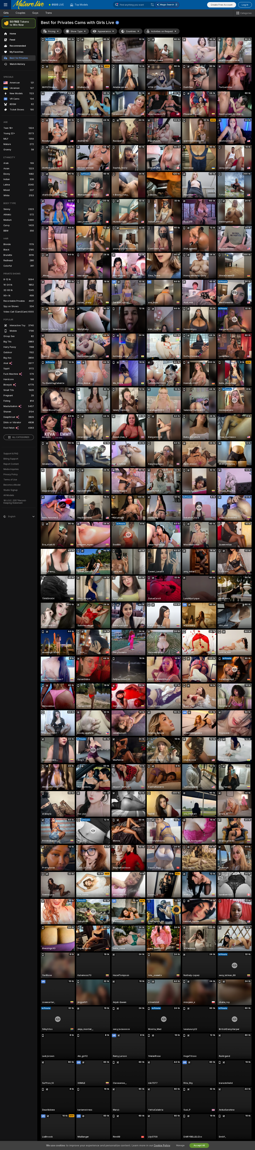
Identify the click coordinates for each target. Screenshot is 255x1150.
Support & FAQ (10, 453)
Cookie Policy (162, 1145)
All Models (8, 495)
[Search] (152, 4)
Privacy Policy (10, 474)
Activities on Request (162, 31)
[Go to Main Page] (28, 4)
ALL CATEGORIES (20, 437)
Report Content (11, 464)
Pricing (51, 31)
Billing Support (10, 459)
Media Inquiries (11, 469)
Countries (131, 31)
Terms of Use (10, 479)
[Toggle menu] (5, 4)
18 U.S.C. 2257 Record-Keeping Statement (15, 501)
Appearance (104, 31)
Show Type (76, 31)
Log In (245, 4)
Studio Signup (10, 490)
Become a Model (11, 485)
